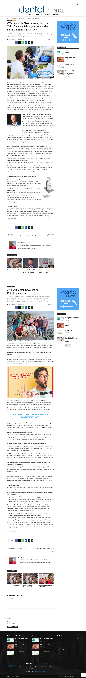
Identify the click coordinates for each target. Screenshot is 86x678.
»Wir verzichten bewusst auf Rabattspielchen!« (17, 235)
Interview (13, 20)
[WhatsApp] (23, 42)
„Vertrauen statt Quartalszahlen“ (13, 269)
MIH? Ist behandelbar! (69, 64)
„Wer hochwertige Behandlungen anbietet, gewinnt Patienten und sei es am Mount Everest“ (46, 271)
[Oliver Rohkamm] (8, 39)
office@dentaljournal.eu (40, 671)
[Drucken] (32, 42)
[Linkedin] (26, 42)
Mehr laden (67, 79)
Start (8, 18)
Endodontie (12, 18)
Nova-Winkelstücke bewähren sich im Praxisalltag (43, 235)
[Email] (29, 42)
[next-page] (10, 275)
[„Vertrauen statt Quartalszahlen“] (14, 263)
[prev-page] (8, 275)
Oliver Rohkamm (13, 39)
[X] (19, 42)
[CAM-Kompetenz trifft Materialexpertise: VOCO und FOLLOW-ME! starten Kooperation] (60, 72)
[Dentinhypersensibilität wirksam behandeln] (60, 52)
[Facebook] (16, 42)
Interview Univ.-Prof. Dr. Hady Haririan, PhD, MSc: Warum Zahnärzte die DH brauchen (29, 271)
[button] (77, 4)
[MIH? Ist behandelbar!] (60, 66)
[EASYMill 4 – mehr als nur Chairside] (60, 59)
